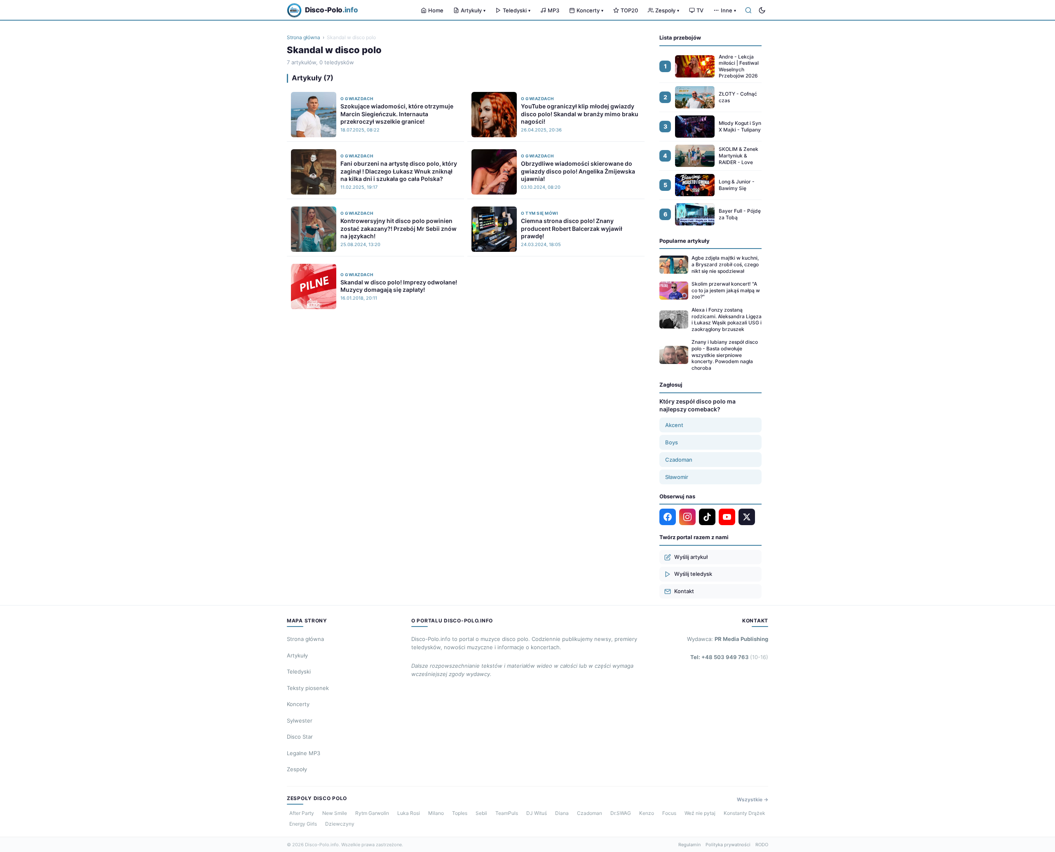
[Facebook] (667, 517)
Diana (562, 813)
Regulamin (689, 844)
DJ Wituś (536, 813)
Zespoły (667, 10)
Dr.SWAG (620, 813)
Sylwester (299, 720)
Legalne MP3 (303, 753)
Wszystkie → (752, 799)
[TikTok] (707, 517)
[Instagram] (687, 517)
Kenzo (646, 813)
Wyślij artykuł (691, 557)
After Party (301, 813)
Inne (728, 10)
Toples (459, 813)
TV (699, 10)
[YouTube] (727, 517)
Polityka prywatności (728, 844)
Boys (671, 442)
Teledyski (516, 10)
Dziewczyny (339, 824)
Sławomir (676, 477)
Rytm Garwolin (372, 813)
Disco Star (300, 736)
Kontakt (684, 591)
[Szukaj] (748, 10)
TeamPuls (506, 813)
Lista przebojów (680, 37)
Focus (669, 813)
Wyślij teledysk (693, 573)
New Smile (334, 813)
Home (435, 10)
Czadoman (678, 459)
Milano (436, 813)
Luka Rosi (408, 813)
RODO (761, 844)
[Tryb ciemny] (762, 10)
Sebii (481, 813)
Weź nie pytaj (700, 813)
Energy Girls (303, 824)
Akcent (674, 425)
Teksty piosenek (308, 688)
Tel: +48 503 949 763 (729, 657)
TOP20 (629, 10)
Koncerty (590, 10)
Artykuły (473, 10)
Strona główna (303, 37)
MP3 (553, 10)
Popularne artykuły (684, 240)
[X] (746, 517)
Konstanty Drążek (744, 813)
